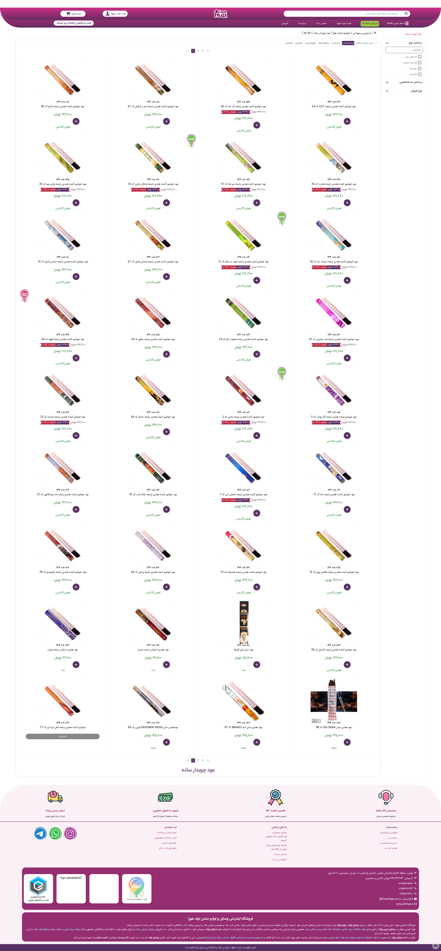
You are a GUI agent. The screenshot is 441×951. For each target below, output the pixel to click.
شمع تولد (366, 929)
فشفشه (336, 929)
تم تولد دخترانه (372, 938)
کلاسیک (413, 74)
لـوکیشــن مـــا (279, 859)
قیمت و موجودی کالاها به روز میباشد (73, 23)
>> (207, 51)
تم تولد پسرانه (357, 938)
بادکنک (356, 929)
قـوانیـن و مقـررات (388, 833)
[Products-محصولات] (375, 32)
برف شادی (347, 929)
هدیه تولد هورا (344, 23)
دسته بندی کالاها (396, 23)
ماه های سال (411, 57)
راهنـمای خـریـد (169, 843)
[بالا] (435, 945)
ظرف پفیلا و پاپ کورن (74, 929)
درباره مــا (392, 838)
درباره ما (302, 23)
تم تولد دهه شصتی (337, 938)
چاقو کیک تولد (41, 929)
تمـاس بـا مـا (281, 854)
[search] (347, 14)
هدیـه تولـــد (390, 848)
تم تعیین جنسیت (254, 938)
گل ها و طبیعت (409, 63)
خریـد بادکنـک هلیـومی (166, 838)
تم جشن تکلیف (237, 938)
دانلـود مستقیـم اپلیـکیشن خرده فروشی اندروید (276, 836)
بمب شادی (314, 929)
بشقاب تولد (56, 929)
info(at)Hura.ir (405, 904)
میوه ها (413, 69)
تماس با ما (321, 23)
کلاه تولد (327, 929)
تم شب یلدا (222, 938)
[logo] (220, 13)
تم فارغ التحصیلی (205, 938)
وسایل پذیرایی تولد (145, 929)
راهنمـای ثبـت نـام (168, 848)
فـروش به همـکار (369, 23)
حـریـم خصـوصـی (388, 843)
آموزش (284, 23)
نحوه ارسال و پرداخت (167, 833)
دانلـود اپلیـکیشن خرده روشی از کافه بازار (276, 847)
